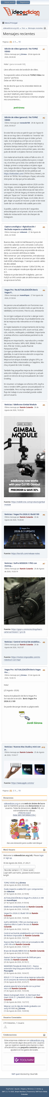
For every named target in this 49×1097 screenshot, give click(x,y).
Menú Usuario (9, 850)
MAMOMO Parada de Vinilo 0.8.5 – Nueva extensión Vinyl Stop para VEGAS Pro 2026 (21, 967)
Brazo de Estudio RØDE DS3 (15, 951)
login (41, 855)
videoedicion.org (11, 803)
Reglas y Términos (27, 1089)
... (17, 42)
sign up (9, 858)
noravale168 (25, 123)
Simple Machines (20, 1091)
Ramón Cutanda (36, 907)
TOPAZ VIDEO (9, 882)
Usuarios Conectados (12, 1017)
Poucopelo (8, 971)
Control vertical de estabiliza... (27, 642)
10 (19, 42)
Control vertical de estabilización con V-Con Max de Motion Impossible (23, 934)
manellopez (12, 900)
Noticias (8, 404)
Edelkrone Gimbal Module (15, 907)
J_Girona (22, 882)
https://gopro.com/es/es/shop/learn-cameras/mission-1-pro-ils (23, 630)
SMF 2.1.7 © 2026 (8, 1091)
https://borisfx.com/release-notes (25, 553)
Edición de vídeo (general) (15, 49)
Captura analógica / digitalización (19, 226)
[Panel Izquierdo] (45, 28)
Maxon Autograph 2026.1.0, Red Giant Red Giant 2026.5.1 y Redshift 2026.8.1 (22, 996)
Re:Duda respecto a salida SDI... (18, 229)
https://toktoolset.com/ (14, 173)
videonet (11, 891)
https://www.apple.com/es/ (22, 783)
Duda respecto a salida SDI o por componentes (23, 889)
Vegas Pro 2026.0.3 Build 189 (16, 913)
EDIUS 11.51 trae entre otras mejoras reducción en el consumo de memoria (24, 978)
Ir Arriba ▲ (39, 1089)
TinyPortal (9, 1089)
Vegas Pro (8, 290)
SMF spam (16, 1074)
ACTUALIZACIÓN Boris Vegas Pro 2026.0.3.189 (24, 898)
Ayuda (17, 1089)
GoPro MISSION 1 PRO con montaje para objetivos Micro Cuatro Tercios (21, 923)
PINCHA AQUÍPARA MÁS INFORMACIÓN (24, 814)
